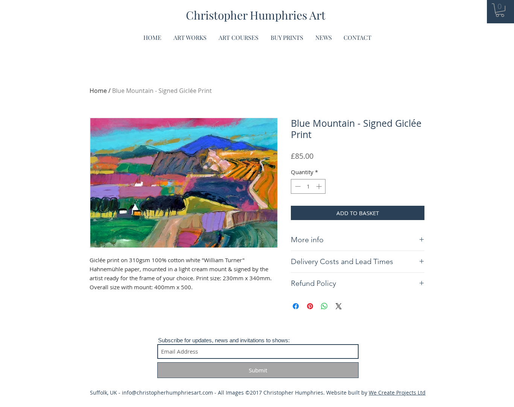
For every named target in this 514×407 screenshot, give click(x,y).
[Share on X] (338, 306)
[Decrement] (297, 186)
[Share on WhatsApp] (324, 306)
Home (98, 91)
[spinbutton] (308, 186)
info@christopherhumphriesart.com (167, 392)
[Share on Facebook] (295, 306)
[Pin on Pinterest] (310, 306)
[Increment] (320, 186)
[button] (500, 10)
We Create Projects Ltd (397, 392)
